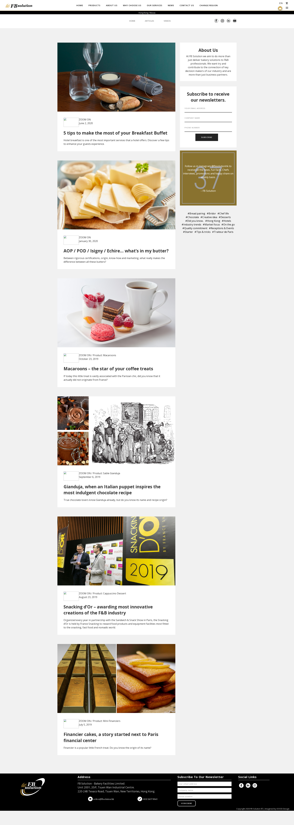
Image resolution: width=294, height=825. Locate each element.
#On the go (228, 224)
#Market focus (211, 224)
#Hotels (226, 221)
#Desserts (225, 217)
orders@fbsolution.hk (103, 799)
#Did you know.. (194, 221)
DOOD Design (283, 808)
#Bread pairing (196, 213)
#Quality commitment (194, 228)
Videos (167, 20)
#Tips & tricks (202, 232)
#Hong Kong (212, 221)
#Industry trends (191, 224)
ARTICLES (150, 20)
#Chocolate (192, 217)
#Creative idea (208, 217)
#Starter (188, 232)
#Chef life (223, 213)
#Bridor (211, 213)
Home (132, 20)
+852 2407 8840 (150, 799)
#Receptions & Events (221, 228)
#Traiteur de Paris (222, 232)
